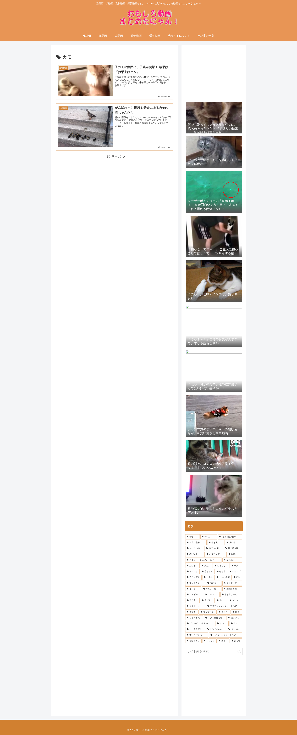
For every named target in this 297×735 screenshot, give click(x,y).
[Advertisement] (85, 183)
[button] (239, 651)
